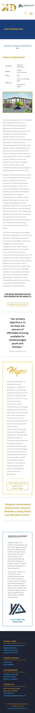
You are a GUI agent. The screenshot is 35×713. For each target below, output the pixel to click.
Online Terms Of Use (11, 652)
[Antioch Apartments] (17, 112)
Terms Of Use (22, 708)
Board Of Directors (10, 677)
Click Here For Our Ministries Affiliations (17, 486)
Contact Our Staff (17, 304)
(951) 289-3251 (9, 693)
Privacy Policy (12, 708)
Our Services (8, 662)
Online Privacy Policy (11, 650)
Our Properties (9, 664)
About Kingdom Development (14, 645)
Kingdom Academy (10, 648)
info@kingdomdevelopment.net (14, 696)
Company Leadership (11, 674)
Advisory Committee (11, 679)
